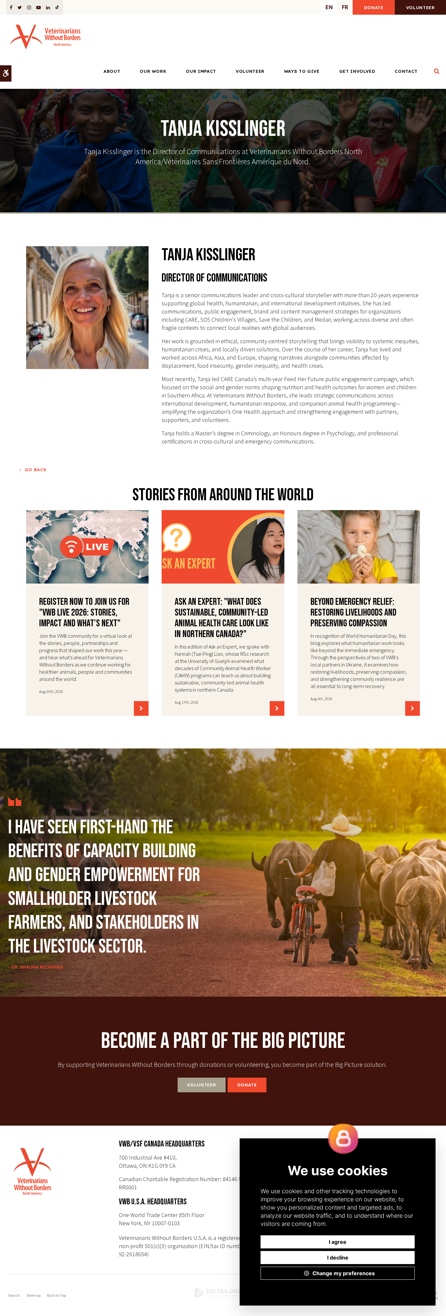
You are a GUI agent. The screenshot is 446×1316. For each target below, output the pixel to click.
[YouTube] (38, 7)
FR (345, 7)
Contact (406, 71)
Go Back (35, 469)
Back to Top (56, 1295)
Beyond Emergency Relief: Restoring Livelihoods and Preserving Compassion (353, 612)
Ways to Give (302, 71)
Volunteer (420, 7)
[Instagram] (29, 7)
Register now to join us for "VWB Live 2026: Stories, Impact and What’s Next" (84, 612)
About (112, 71)
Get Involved (357, 71)
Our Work (153, 71)
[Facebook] (12, 7)
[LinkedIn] (48, 7)
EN (329, 7)
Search (14, 1295)
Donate (374, 7)
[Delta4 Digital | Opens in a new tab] (223, 1293)
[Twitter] (19, 7)
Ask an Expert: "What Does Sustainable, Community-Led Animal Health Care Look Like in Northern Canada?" (222, 618)
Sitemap (33, 1295)
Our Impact (201, 71)
